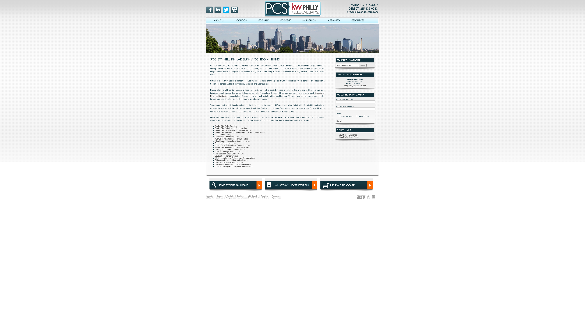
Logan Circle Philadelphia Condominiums (232, 145)
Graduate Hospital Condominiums (229, 162)
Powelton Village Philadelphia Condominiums (234, 167)
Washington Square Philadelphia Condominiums (235, 158)
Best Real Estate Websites (258, 198)
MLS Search (309, 20)
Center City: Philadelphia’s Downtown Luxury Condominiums (240, 132)
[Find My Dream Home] (235, 188)
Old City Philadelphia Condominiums (230, 150)
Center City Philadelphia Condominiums (231, 128)
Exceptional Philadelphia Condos (229, 137)
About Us (219, 20)
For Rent (285, 20)
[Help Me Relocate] (346, 188)
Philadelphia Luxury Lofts (225, 135)
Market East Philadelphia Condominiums (232, 147)
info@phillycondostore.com (362, 11)
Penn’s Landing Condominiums (228, 152)
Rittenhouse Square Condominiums (230, 154)
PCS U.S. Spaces (292, 7)
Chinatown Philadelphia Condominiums (231, 160)
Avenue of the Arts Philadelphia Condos (231, 139)
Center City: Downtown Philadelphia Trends (233, 130)
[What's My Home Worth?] (291, 188)
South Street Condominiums (226, 156)
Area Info (334, 20)
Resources (358, 20)
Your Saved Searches (348, 135)
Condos (241, 20)
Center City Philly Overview (226, 126)
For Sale (264, 20)
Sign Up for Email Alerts (348, 137)
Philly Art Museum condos (225, 143)
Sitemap (244, 198)
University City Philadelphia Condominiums (233, 164)
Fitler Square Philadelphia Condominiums (232, 141)
